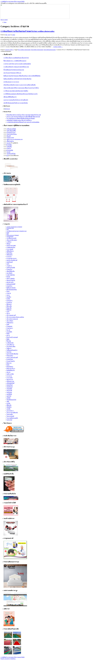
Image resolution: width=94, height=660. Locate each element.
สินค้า (7, 364)
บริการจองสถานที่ (11, 315)
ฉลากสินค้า (9, 273)
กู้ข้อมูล (8, 243)
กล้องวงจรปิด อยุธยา (11, 240)
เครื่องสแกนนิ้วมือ (11, 128)
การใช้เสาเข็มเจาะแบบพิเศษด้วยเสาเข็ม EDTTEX (16, 57)
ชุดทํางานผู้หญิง (10, 278)
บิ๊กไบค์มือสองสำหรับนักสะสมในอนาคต (14, 69)
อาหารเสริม (9, 377)
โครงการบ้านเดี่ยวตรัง (12, 412)
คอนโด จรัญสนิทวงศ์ (11, 260)
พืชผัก (7, 339)
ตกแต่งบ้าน (9, 286)
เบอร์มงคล (9, 392)
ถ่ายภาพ (7, 49)
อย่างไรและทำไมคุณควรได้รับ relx (12, 72)
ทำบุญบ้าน (9, 302)
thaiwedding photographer (37, 49)
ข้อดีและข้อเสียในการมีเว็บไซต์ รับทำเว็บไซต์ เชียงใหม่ (17, 78)
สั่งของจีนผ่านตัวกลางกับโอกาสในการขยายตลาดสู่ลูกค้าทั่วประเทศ (23, 114)
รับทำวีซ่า (8, 352)
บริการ (12, 49)
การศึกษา (8, 241)
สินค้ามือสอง (9, 366)
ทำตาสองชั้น (9, 150)
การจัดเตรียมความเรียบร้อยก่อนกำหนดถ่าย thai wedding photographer (28, 31)
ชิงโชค (8, 276)
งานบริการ (9, 265)
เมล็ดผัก (8, 397)
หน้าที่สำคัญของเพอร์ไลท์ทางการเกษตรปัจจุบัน (16, 103)
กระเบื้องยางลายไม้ (11, 238)
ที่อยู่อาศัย (8, 308)
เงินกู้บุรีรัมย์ (9, 385)
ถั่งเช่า (8, 291)
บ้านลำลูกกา (9, 328)
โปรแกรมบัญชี (10, 416)
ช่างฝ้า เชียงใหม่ (10, 274)
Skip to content (4, 19)
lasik (7, 234)
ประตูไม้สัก (9, 331)
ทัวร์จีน (8, 298)
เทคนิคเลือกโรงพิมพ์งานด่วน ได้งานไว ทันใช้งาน (19, 120)
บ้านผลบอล (9, 326)
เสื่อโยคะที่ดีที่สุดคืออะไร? (10, 96)
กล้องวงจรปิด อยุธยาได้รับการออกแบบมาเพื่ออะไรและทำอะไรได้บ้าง (21, 87)
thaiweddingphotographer (50, 49)
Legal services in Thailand (12, 235)
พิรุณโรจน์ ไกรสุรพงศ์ (12, 337)
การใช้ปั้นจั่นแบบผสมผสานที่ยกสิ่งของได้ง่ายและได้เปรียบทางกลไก (21, 93)
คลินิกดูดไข (9, 254)
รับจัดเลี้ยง (9, 146)
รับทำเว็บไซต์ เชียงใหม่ (12, 353)
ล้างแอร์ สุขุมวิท (10, 361)
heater (7, 232)
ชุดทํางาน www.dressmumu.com (15, 139)
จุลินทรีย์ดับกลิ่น (10, 271)
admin (13, 34)
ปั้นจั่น (7, 333)
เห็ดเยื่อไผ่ (8, 407)
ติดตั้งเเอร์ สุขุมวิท (10, 287)
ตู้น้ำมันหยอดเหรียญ (11, 289)
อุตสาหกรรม (9, 379)
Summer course (10, 137)
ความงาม (8, 256)
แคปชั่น (8, 408)
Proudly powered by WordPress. (8, 658)
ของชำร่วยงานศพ (11, 245)
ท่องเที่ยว (8, 297)
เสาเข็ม (8, 403)
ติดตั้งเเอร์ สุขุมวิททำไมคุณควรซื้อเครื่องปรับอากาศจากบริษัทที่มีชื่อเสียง (22, 75)
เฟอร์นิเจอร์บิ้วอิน (11, 153)
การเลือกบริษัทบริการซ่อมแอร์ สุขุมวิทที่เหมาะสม (16, 66)
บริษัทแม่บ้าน (9, 322)
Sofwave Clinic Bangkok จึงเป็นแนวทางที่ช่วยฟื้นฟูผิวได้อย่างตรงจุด (23, 116)
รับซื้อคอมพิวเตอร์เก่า (11, 350)
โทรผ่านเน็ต (9, 414)
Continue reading (58, 46)
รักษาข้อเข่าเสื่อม (10, 346)
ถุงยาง (8, 295)
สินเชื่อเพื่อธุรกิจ (10, 370)
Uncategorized (9, 236)
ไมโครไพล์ (9, 419)
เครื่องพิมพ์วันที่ (10, 383)
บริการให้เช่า (9, 320)
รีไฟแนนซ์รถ (9, 355)
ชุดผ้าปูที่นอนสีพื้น (11, 130)
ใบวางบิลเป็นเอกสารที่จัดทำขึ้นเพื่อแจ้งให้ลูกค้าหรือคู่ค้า (20, 118)
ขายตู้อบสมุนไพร (10, 247)
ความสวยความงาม (11, 258)
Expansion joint (10, 228)
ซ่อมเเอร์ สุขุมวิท (10, 280)
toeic (7, 155)
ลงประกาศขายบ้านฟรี (12, 357)
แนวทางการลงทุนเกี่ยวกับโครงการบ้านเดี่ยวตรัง (16, 99)
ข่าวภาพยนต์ (9, 249)
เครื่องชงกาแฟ (10, 381)
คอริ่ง (7, 263)
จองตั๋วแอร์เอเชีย (10, 267)
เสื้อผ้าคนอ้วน (10, 141)
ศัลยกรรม (8, 363)
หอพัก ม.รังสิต (10, 374)
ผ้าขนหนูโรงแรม (11, 132)
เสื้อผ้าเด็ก (8, 405)
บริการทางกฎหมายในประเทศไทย (15, 317)
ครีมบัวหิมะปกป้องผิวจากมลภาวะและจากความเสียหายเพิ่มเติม (20, 84)
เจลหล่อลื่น (9, 388)
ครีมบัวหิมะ (9, 252)
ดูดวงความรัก (10, 282)
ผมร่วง (8, 335)
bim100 (8, 143)
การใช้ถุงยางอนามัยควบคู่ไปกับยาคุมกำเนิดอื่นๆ (16, 90)
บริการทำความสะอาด (12, 319)
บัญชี (7, 324)
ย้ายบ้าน (9, 148)
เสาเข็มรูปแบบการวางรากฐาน (11, 81)
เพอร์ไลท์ (8, 396)
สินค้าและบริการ (10, 368)
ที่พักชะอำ (9, 304)
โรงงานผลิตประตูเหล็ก (12, 418)
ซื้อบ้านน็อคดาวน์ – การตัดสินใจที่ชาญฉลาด (15, 60)
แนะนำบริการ (10, 410)
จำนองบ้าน (9, 269)
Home (5, 22)
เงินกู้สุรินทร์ (9, 386)
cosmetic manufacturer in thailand (14, 226)
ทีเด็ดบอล (8, 309)
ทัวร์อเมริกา (9, 300)
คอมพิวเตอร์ (9, 262)
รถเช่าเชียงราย (10, 344)
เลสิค (7, 401)
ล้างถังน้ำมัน (9, 359)
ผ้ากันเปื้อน (9, 144)
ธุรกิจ (7, 311)
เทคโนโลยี (9, 390)
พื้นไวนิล (8, 341)
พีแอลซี (9, 136)
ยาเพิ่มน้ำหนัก (10, 342)
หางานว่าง (9, 375)
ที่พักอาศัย (9, 306)
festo (7, 229)
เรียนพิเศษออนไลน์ (11, 399)
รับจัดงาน (8, 348)
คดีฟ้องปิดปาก (10, 251)
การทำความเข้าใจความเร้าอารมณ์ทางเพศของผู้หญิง (17, 63)
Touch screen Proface (12, 134)
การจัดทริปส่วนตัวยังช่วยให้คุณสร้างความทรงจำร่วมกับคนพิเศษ (22, 122)
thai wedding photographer (24, 49)
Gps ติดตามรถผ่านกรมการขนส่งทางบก (16, 231)
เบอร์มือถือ (9, 394)
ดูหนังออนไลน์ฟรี (10, 284)
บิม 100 (8, 330)
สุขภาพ (8, 372)
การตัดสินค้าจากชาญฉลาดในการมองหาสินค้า (13, 1)
